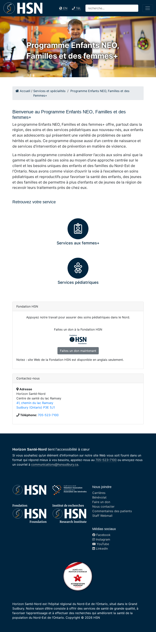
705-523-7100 (48, 415)
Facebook (103, 535)
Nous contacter (103, 506)
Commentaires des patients (112, 511)
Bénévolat (99, 497)
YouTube (102, 544)
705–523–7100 (106, 460)
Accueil (24, 91)
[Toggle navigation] (147, 8)
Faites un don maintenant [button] (78, 351)
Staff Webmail (102, 516)
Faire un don (101, 502)
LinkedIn (101, 548)
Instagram (102, 539)
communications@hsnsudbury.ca (54, 464)
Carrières (98, 493)
